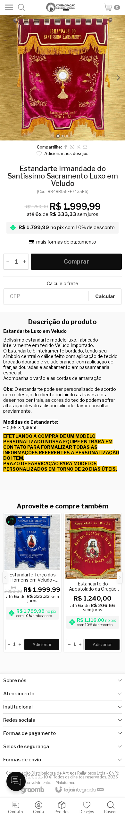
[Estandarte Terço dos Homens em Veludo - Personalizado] (32, 582)
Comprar (76, 261)
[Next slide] (117, 77)
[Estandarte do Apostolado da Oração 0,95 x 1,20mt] (92, 582)
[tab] (58, 136)
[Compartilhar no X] (78, 147)
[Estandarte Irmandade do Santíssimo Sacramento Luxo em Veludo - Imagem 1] (62, 77)
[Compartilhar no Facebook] (65, 147)
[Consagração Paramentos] (60, 7)
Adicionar (42, 644)
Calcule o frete (62, 283)
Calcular (105, 296)
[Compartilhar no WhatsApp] (72, 147)
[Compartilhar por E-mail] (85, 147)
